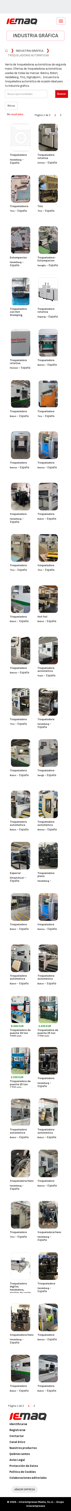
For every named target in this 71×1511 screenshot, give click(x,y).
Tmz (40, 206)
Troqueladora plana (45, 874)
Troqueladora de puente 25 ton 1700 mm (47, 1033)
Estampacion (18, 257)
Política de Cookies (22, 1472)
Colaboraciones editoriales (28, 1478)
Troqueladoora (19, 206)
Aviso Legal (17, 1460)
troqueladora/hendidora (25, 1181)
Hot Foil (42, 616)
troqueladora (18, 514)
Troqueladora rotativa (45, 156)
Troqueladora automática (45, 669)
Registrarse (17, 1430)
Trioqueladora (46, 1283)
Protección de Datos (23, 1466)
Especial (15, 873)
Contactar (16, 1436)
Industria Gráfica (35, 36)
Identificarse (18, 1424)
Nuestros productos (23, 1448)
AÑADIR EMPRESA (24, 1489)
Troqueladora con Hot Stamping (18, 312)
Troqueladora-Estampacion (46, 259)
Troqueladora (18, 155)
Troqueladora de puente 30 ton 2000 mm (20, 1033)
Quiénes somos (19, 1454)
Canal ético (17, 1442)
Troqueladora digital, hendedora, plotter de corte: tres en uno (20, 1290)
